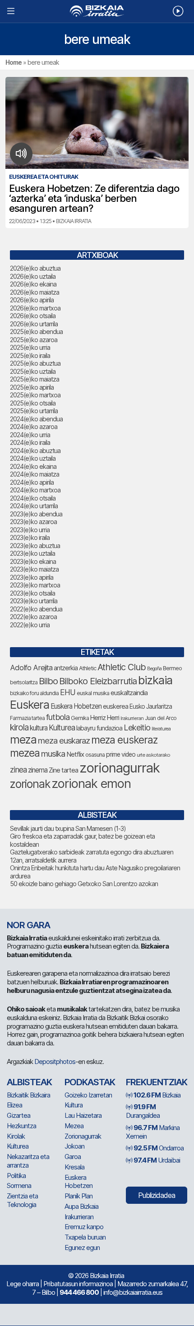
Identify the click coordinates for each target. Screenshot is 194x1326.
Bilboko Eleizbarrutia (98, 681)
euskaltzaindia (129, 693)
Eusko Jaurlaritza (150, 706)
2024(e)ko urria (30, 435)
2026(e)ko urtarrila (34, 324)
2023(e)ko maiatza (34, 569)
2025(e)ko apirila (32, 387)
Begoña (154, 669)
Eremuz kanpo (84, 1226)
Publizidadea (156, 1195)
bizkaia (155, 680)
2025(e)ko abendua (36, 331)
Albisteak (29, 1082)
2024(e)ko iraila (30, 442)
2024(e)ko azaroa (33, 426)
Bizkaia (157, 1095)
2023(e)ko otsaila (32, 593)
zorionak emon (91, 783)
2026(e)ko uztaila (32, 276)
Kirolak (16, 1136)
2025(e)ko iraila (30, 355)
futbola (57, 717)
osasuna (95, 754)
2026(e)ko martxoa (35, 308)
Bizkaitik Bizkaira (28, 1095)
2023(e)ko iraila (30, 537)
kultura (38, 728)
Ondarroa (159, 1148)
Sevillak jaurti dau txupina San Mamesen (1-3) (68, 828)
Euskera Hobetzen (76, 706)
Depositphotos (54, 1061)
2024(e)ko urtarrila (34, 506)
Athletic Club (121, 667)
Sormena (19, 1185)
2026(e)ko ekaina (33, 284)
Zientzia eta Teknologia (22, 1200)
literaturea (161, 729)
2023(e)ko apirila (31, 577)
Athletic (87, 668)
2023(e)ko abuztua (35, 545)
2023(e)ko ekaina (33, 561)
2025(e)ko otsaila (32, 403)
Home (13, 62)
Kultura (74, 1105)
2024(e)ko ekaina (33, 466)
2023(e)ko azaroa (33, 521)
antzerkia (66, 668)
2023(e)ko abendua (36, 514)
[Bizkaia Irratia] (97, 11)
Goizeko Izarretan (88, 1095)
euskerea (115, 706)
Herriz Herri (104, 718)
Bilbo (48, 681)
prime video (120, 754)
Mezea (74, 1125)
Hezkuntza (21, 1125)
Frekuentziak (156, 1082)
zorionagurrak (119, 768)
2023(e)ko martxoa (35, 585)
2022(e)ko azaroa (33, 616)
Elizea (14, 1105)
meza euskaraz (64, 740)
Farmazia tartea (27, 718)
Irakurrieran (131, 718)
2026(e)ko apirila (32, 300)
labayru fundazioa (99, 728)
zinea (18, 769)
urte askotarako (153, 755)
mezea (25, 753)
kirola (19, 727)
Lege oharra (22, 1283)
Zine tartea (63, 770)
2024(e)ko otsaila (32, 498)
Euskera (29, 704)
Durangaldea (143, 1111)
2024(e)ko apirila (32, 482)
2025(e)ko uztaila (32, 371)
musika (53, 753)
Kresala (74, 1167)
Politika (16, 1175)
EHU (67, 692)
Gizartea (18, 1115)
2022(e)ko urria (30, 625)
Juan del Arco (160, 718)
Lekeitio (137, 727)
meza (23, 739)
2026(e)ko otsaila (32, 316)
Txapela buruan (85, 1237)
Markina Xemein (153, 1131)
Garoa (73, 1156)
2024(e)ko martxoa (35, 490)
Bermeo (172, 668)
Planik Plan (78, 1196)
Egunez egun (82, 1247)
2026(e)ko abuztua (35, 268)
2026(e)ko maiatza (34, 292)
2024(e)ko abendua (36, 419)
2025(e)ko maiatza (34, 379)
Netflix (75, 754)
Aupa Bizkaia (81, 1206)
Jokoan (74, 1146)
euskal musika (93, 693)
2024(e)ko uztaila (32, 458)
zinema (37, 770)
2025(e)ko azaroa (33, 339)
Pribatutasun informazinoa (78, 1283)
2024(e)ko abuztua (35, 450)
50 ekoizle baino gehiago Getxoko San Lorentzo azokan (84, 883)
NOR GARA (28, 925)
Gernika (80, 718)
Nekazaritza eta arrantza (28, 1160)
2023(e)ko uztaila (32, 553)
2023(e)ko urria (30, 530)
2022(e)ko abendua (36, 609)
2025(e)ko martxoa (35, 395)
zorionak (30, 784)
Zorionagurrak (83, 1136)
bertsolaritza (23, 682)
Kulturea (62, 727)
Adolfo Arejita (31, 667)
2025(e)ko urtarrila (34, 411)
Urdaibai (157, 1160)
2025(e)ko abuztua (35, 363)
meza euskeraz (124, 740)
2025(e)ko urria (30, 347)
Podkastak (90, 1082)
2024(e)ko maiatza (34, 474)
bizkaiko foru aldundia (34, 693)
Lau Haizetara (83, 1115)
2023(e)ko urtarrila (33, 601)
